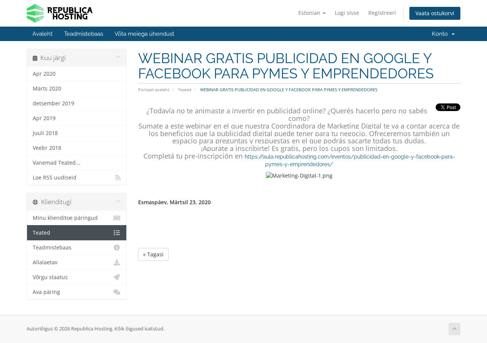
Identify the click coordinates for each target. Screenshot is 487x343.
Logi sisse (347, 12)
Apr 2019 (44, 118)
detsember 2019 (53, 103)
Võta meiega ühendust (144, 33)
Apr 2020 (44, 73)
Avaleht (42, 33)
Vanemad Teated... (56, 162)
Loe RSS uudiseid (54, 177)
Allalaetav (45, 262)
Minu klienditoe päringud (65, 217)
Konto (441, 33)
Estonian (310, 12)
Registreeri (382, 12)
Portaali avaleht (153, 89)
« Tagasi (153, 254)
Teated (184, 89)
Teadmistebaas (83, 33)
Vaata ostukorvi (434, 13)
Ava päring (46, 292)
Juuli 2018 (45, 133)
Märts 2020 (47, 88)
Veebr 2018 (47, 148)
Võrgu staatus (50, 277)
